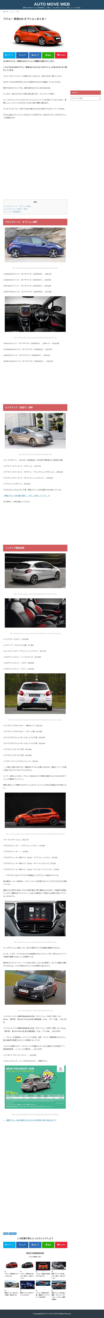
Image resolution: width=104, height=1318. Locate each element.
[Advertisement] (35, 142)
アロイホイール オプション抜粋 (17, 206)
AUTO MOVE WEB (52, 4)
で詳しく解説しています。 (25, 496)
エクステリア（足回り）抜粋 (15, 209)
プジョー (13, 1233)
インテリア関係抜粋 (12, 212)
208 (6, 1233)
